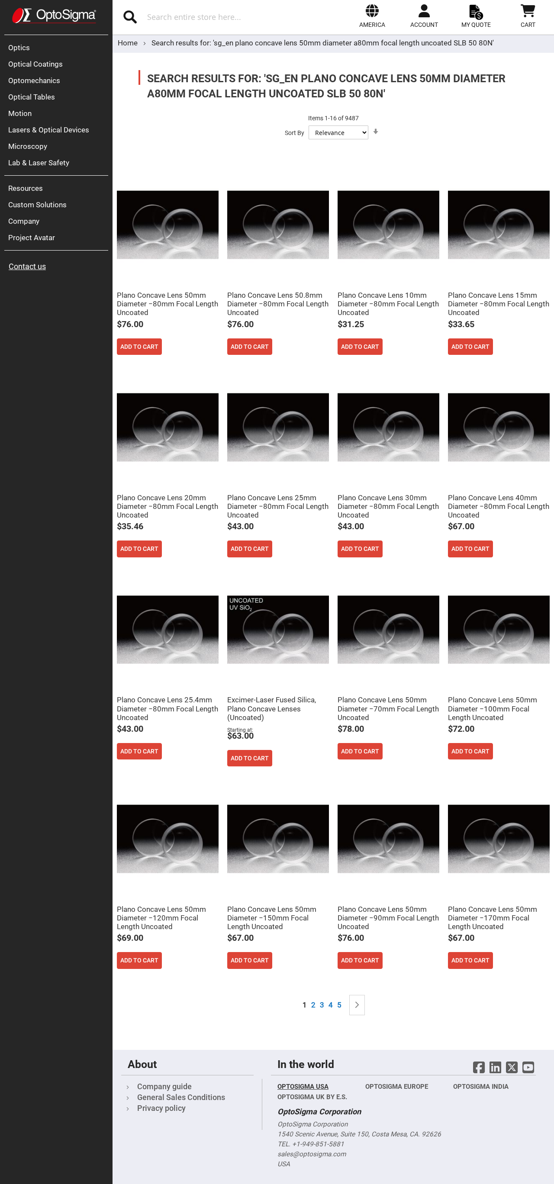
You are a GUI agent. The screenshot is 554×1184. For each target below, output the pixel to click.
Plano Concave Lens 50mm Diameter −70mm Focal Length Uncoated (388, 708)
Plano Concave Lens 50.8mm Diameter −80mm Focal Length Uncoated (278, 304)
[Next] (357, 1005)
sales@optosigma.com (311, 1154)
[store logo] (54, 15)
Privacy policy (161, 1108)
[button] (372, 16)
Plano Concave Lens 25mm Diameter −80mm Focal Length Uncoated (278, 506)
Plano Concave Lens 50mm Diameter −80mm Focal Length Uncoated (167, 304)
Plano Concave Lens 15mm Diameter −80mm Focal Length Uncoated (498, 304)
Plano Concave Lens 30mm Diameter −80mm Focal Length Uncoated (388, 506)
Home (128, 43)
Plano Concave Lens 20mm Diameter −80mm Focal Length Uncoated (167, 506)
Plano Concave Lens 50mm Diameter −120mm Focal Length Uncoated (161, 918)
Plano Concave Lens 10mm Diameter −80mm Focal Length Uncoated (388, 304)
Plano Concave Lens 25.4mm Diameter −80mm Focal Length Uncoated (167, 708)
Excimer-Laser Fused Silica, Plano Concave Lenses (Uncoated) (271, 708)
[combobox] (202, 17)
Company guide (164, 1086)
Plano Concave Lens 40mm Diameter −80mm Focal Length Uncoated (498, 506)
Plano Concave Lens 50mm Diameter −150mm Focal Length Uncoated (271, 918)
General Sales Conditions (181, 1097)
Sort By (294, 132)
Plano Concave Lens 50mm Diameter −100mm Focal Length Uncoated (492, 708)
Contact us (27, 266)
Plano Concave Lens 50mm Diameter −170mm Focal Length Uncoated (492, 918)
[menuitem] (58, 47)
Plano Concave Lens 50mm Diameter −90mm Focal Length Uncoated (388, 918)
